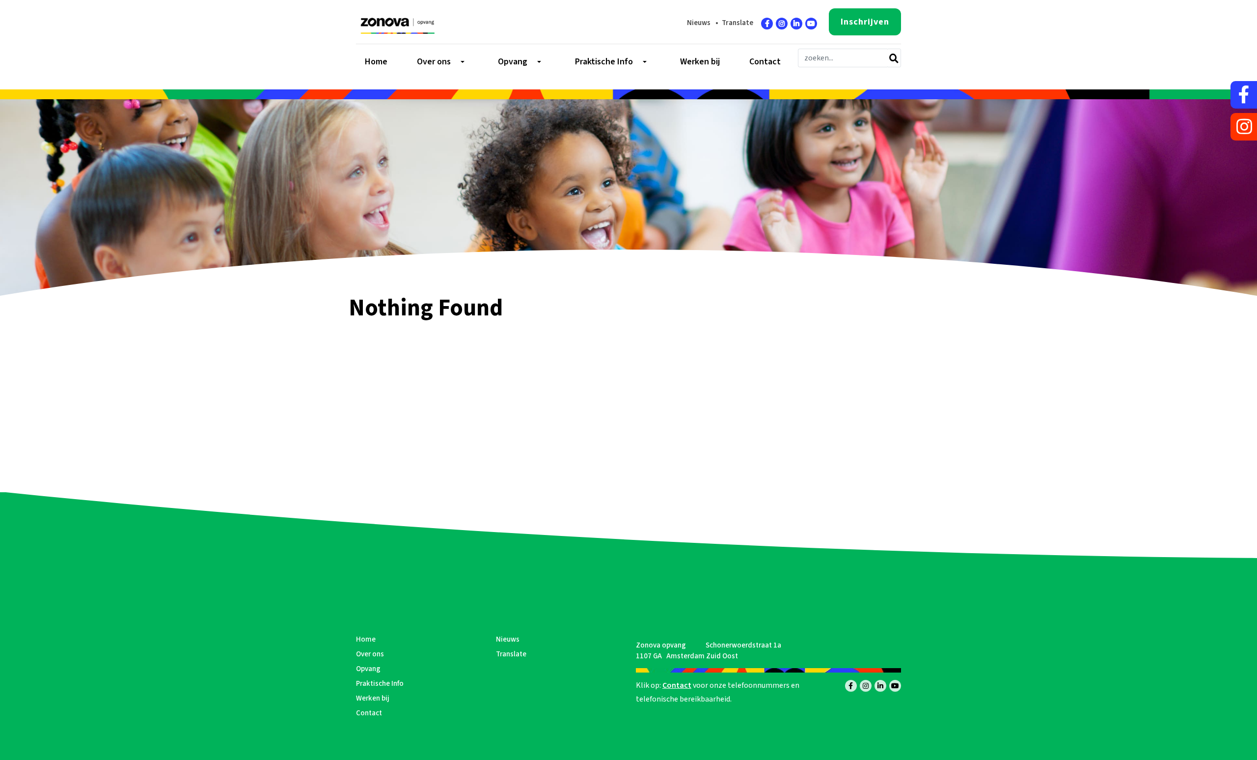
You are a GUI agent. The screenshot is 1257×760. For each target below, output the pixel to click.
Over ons (370, 654)
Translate (737, 23)
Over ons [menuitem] (434, 61)
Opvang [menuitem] (512, 61)
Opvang (368, 669)
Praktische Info (380, 683)
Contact (369, 713)
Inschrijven (865, 22)
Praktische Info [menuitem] (604, 61)
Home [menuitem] (376, 61)
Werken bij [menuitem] (700, 61)
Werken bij (372, 698)
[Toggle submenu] (461, 62)
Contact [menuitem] (765, 61)
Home (366, 639)
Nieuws (698, 23)
